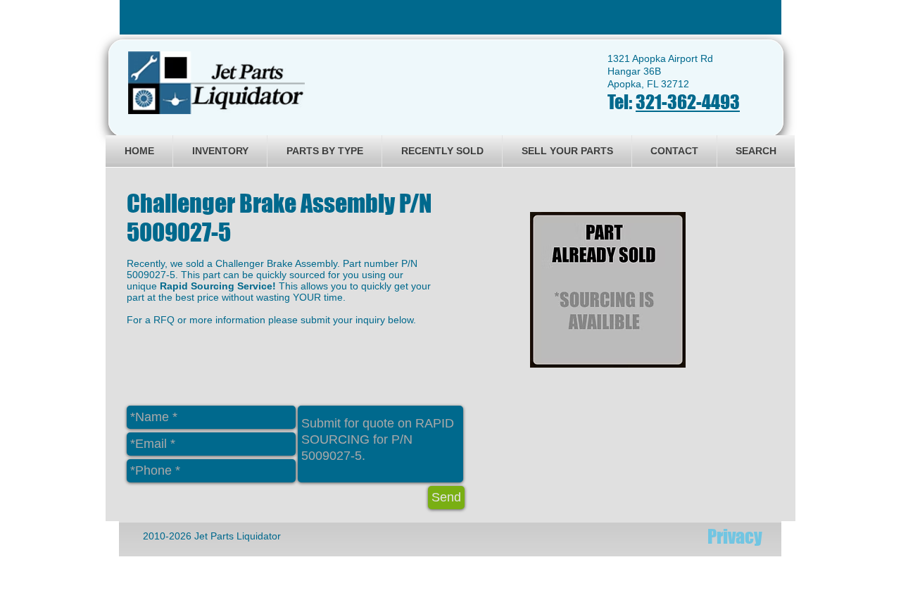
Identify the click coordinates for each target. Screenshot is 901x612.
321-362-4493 (688, 102)
